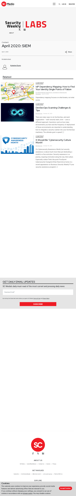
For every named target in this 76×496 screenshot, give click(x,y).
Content (5, 42)
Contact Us (41, 464)
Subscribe (38, 304)
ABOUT (11, 33)
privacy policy (27, 493)
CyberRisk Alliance (31, 464)
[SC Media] (7, 4)
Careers (48, 464)
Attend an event (37, 474)
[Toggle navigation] (54, 4)
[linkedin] (24, 29)
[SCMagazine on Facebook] (33, 453)
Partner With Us (58, 474)
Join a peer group (47, 474)
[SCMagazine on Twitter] (38, 453)
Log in (64, 4)
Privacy (54, 464)
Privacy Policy (46, 298)
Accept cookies (65, 488)
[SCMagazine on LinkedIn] (43, 453)
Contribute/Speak (25, 474)
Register (72, 4)
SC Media (22, 464)
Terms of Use (36, 298)
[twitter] (19, 29)
